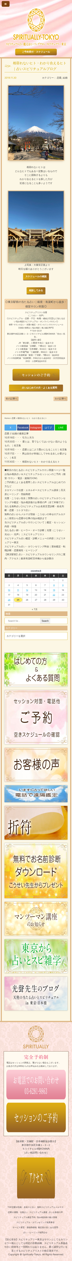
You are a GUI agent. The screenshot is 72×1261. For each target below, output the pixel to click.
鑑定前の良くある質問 (48, 1227)
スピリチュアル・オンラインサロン (40, 321)
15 (54, 590)
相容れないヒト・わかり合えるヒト (41, 461)
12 (27, 590)
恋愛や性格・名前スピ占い (24, 1207)
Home (7, 418)
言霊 (51, 318)
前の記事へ (11, 398)
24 (9, 600)
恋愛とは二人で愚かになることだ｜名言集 (44, 449)
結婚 (65, 77)
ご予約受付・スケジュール (36, 51)
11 (18, 590)
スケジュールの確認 (36, 276)
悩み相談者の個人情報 (47, 1217)
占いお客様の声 (56, 1212)
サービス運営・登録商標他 (25, 1227)
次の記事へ (60, 398)
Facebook (23, 427)
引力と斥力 (28, 437)
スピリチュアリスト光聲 (36, 312)
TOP (10, 1207)
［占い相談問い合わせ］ (36, 1152)
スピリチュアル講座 (38, 1212)
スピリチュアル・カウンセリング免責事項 (35, 1222)
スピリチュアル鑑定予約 (25, 1217)
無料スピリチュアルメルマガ (50, 1207)
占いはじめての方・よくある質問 (39, 387)
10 (9, 590)
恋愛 (59, 77)
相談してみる (36, 290)
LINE (60, 427)
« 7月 (35, 609)
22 (54, 594)
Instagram (35, 427)
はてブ (48, 427)
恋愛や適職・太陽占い (18, 1212)
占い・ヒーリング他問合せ (35, 1232)
